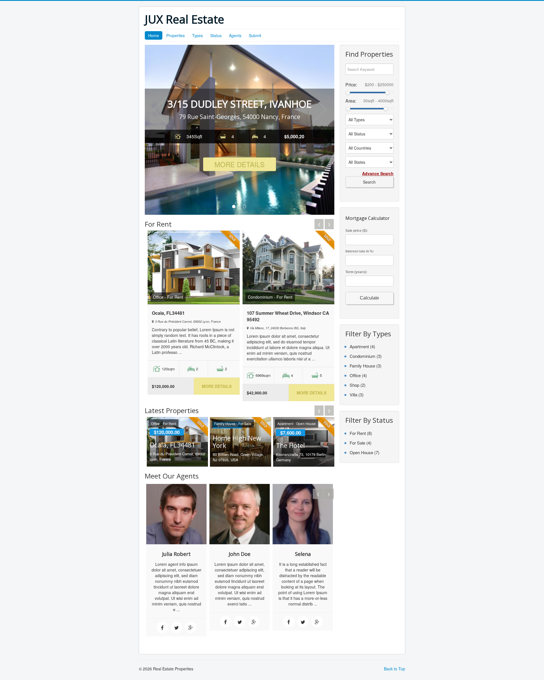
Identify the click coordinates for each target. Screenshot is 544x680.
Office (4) (358, 375)
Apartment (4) (362, 346)
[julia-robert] (176, 513)
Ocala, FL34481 (168, 313)
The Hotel (290, 445)
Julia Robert (176, 554)
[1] (233, 206)
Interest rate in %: (359, 251)
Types (197, 35)
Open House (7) (364, 452)
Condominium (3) (366, 356)
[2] (239, 206)
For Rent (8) (361, 433)
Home (153, 35)
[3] (244, 206)
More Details (239, 164)
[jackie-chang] (303, 513)
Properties (175, 35)
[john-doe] (239, 513)
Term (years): (356, 272)
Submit (255, 35)
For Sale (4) (360, 443)
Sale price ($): (356, 231)
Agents (235, 35)
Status (216, 35)
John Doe (239, 554)
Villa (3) (357, 395)
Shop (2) (358, 385)
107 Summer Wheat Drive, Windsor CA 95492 (288, 316)
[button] (161, 109)
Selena (303, 554)
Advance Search (378, 173)
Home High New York (237, 442)
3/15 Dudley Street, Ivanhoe (239, 103)
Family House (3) (365, 366)
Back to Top (394, 669)
